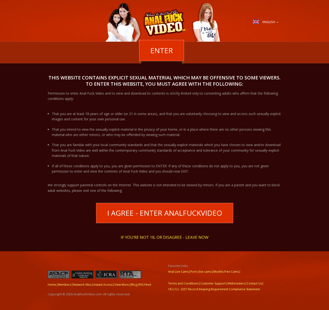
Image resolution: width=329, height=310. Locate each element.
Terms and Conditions (183, 283)
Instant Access (103, 285)
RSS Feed (145, 285)
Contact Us (254, 283)
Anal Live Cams (178, 272)
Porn (194, 272)
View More (122, 285)
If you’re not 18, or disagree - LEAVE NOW (165, 236)
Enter (161, 50)
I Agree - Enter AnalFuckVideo (164, 213)
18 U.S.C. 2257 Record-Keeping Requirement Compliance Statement (214, 289)
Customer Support (213, 283)
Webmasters (236, 283)
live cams (205, 272)
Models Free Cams (226, 272)
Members (64, 285)
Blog (134, 285)
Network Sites (82, 285)
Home (52, 285)
